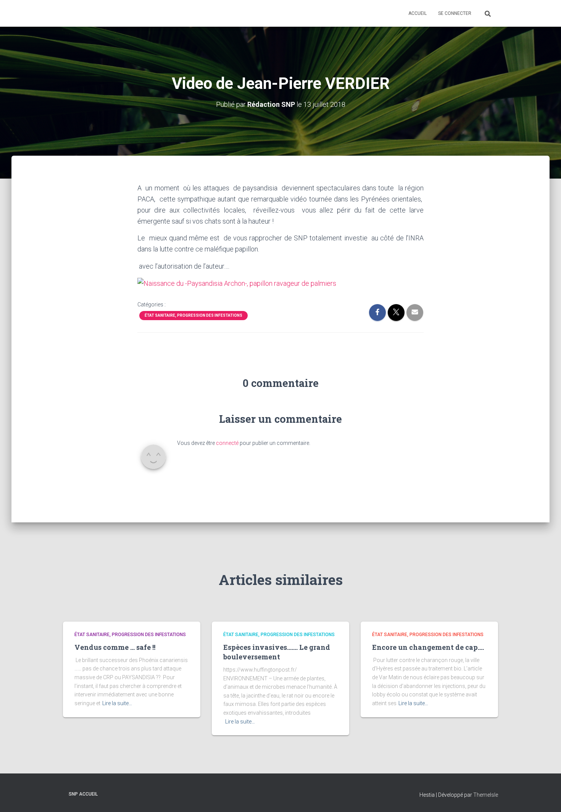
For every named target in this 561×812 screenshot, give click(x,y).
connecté (227, 443)
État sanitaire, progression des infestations (193, 315)
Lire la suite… (117, 703)
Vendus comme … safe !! (114, 647)
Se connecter (454, 13)
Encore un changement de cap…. (428, 647)
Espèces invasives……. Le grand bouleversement (276, 652)
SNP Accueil (83, 794)
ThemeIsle (485, 795)
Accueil (417, 13)
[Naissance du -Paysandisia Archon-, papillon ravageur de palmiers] (236, 283)
